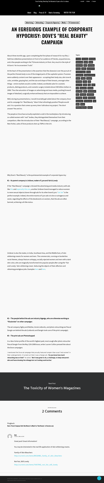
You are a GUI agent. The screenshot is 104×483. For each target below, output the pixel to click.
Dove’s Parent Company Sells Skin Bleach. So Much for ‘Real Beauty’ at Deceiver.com (30, 426)
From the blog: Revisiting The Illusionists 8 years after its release (52, 1)
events (78, 78)
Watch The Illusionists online (20, 480)
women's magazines (81, 107)
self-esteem (90, 94)
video (77, 104)
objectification (92, 91)
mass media (79, 91)
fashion (83, 78)
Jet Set (60, 192)
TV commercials (73, 22)
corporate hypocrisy (52, 22)
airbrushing (39, 22)
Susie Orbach (79, 101)
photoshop (83, 94)
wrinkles (90, 107)
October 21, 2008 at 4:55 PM (19, 436)
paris (77, 94)
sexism (85, 98)
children (84, 68)
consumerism (91, 68)
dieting (88, 72)
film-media (78, 81)
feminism (89, 78)
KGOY (93, 85)
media (64, 22)
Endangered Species (89, 75)
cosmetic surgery (80, 72)
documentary (79, 75)
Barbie (85, 62)
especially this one (23, 189)
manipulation (83, 88)
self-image (79, 98)
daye (15, 435)
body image (91, 65)
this (11, 189)
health (85, 85)
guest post (79, 85)
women (82, 104)
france (85, 81)
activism (78, 59)
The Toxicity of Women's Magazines (52, 386)
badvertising (79, 62)
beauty (90, 62)
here (36, 269)
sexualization (91, 98)
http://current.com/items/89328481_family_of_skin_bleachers (38, 456)
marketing (90, 88)
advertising (29, 22)
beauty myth (79, 65)
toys (94, 101)
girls (89, 81)
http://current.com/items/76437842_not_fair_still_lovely (36, 465)
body (85, 65)
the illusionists (88, 101)
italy (89, 85)
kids (77, 88)
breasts (78, 68)
